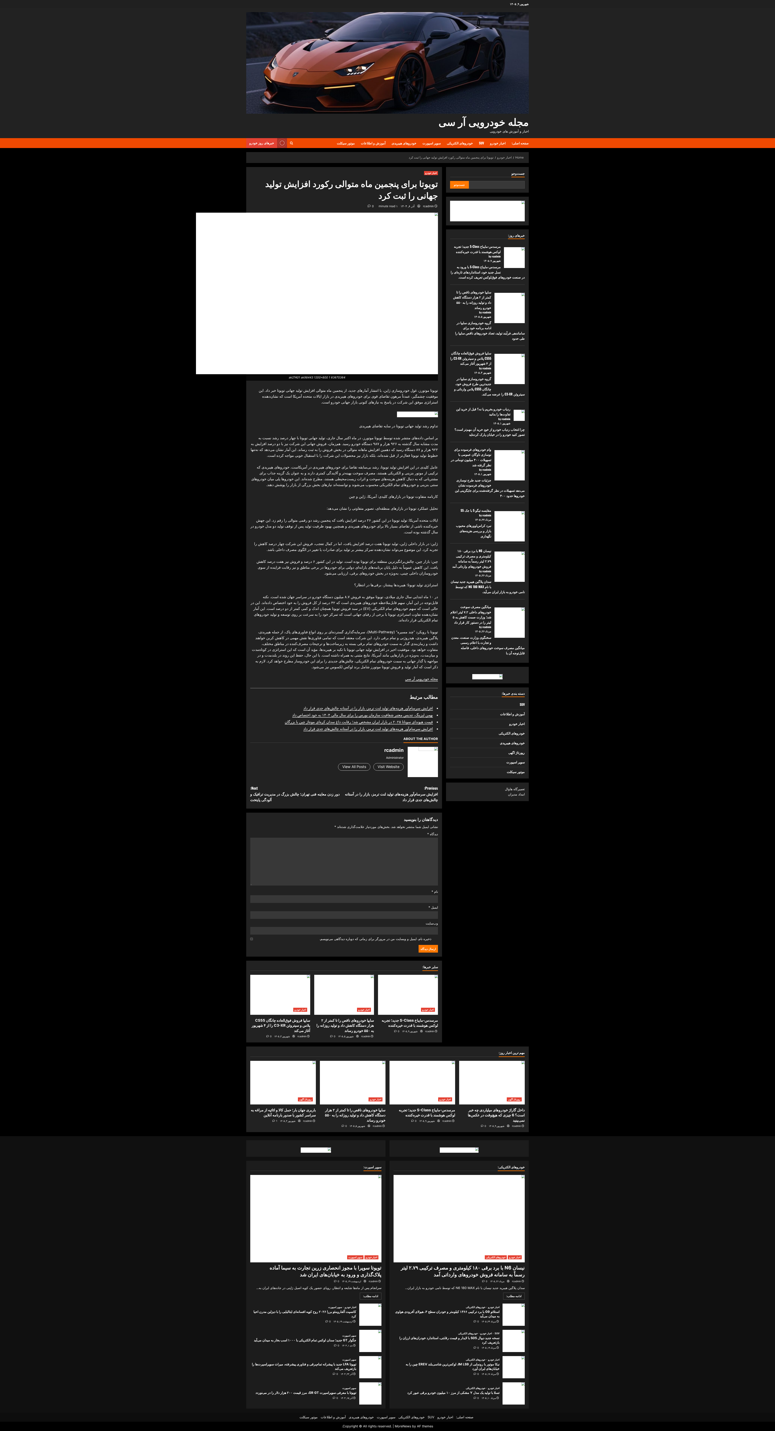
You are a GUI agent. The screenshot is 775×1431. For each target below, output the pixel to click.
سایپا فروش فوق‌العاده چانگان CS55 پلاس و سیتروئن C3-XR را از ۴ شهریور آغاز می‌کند (281, 1025)
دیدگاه (432, 834)
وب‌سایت (432, 923)
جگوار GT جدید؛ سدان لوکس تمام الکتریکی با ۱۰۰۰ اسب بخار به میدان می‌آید (370, 1341)
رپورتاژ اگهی (516, 752)
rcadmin (428, 206)
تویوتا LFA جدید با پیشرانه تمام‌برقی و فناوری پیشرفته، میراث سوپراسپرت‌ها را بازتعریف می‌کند (370, 1367)
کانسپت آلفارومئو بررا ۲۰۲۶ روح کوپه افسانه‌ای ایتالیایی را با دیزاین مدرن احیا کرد (370, 1315)
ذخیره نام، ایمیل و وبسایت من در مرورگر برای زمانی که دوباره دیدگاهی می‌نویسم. (375, 939)
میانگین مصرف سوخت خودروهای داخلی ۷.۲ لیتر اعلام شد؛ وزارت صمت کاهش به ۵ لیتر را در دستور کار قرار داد (470, 614)
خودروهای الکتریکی (460, 143)
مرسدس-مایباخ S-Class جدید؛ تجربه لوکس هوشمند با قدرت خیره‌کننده (477, 249)
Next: (295, 793)
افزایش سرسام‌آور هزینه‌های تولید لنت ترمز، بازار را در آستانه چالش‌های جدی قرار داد (368, 708)
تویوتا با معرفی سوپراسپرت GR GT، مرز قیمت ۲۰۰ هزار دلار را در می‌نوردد (370, 1393)
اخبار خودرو (498, 143)
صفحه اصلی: (520, 143)
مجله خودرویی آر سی (484, 121)
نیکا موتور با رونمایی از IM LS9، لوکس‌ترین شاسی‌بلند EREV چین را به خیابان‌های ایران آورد (514, 1367)
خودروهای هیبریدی (404, 143)
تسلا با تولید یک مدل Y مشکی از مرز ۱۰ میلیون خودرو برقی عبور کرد (514, 1393)
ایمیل (433, 907)
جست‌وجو (518, 173)
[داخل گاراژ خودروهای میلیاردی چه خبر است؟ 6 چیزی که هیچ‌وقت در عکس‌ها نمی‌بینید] (492, 1083)
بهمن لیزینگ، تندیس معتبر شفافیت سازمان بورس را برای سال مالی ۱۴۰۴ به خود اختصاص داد (362, 715)
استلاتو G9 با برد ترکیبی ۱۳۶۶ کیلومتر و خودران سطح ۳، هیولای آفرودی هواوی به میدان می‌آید (514, 1315)
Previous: (391, 793)
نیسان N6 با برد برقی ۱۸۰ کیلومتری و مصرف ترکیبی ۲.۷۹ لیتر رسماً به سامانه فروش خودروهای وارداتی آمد (471, 558)
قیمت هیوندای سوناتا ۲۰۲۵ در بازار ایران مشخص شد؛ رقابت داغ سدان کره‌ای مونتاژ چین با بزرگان (359, 722)
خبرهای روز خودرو (261, 142)
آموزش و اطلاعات (373, 143)
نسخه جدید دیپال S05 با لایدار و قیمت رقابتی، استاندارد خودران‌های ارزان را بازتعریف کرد (514, 1341)
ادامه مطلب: (512, 1297)
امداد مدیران (516, 794)
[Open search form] (291, 143)
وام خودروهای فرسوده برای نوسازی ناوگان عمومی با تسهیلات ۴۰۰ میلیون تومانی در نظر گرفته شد (471, 457)
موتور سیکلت (346, 143)
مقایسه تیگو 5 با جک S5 (476, 510)
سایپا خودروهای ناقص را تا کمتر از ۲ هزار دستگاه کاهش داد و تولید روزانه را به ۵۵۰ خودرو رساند (345, 1025)
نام (434, 892)
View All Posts (354, 767)
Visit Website (388, 767)
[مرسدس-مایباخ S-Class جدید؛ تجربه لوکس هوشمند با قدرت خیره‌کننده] (408, 995)
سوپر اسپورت (431, 143)
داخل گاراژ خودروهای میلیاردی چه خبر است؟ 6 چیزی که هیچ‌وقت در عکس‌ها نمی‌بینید (496, 1115)
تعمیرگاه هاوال (515, 789)
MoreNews (403, 1426)
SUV (481, 143)
